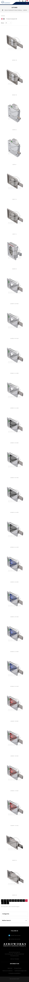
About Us (10, 968)
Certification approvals (21, 970)
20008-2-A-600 (14, 686)
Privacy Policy (17, 968)
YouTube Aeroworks (15, 939)
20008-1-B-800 (14, 721)
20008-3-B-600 (14, 477)
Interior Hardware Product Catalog (13, 10)
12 (21, 900)
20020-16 (14, 60)
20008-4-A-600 (14, 408)
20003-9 (14, 860)
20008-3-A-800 (14, 512)
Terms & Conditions (8, 970)
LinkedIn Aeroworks (15, 935)
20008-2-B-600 (14, 616)
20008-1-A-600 (14, 825)
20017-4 (14, 199)
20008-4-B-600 (14, 338)
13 (23, 900)
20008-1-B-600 (14, 756)
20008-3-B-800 (14, 443)
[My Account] (22, 1)
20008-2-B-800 (14, 582)
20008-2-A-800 (14, 651)
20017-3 (14, 234)
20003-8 (14, 895)
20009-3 (14, 269)
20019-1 (14, 164)
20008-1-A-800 (14, 790)
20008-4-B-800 (14, 303)
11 (18, 900)
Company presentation (14, 973)
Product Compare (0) (11, 19)
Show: (2, 23)
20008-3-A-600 (14, 547)
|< (2, 901)
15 (2, 903)
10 (15, 900)
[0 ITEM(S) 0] (26, 1)
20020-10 (14, 95)
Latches (25, 10)
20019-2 (14, 129)
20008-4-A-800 (14, 373)
